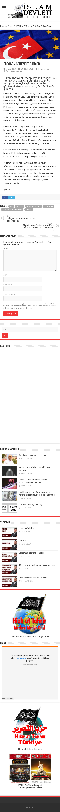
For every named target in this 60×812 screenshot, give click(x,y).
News (10, 26)
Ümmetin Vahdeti (26, 528)
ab (11, 206)
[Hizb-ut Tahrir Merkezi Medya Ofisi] (30, 614)
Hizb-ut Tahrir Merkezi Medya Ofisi (30, 636)
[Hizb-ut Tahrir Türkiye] (30, 727)
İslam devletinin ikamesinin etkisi (33, 577)
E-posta (7, 284)
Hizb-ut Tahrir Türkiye (30, 749)
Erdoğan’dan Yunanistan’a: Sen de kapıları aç (20, 218)
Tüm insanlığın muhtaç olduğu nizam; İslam (37, 565)
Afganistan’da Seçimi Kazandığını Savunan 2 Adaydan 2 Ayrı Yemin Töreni (38, 226)
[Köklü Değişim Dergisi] (30, 768)
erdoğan (49, 206)
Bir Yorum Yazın (44, 69)
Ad (5, 275)
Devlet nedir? (24, 540)
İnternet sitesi (9, 294)
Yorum (7, 248)
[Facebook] (30, 807)
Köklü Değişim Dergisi (30, 785)
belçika (20, 206)
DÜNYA (27, 26)
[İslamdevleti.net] (30, 10)
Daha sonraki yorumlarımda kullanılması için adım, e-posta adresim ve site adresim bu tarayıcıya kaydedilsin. (29, 305)
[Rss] (27, 807)
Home (3, 26)
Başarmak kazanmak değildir (31, 553)
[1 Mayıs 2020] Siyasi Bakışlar (31, 504)
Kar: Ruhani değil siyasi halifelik (32, 455)
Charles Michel (33, 206)
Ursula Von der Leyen (12, 210)
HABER (18, 26)
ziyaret (29, 210)
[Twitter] (32, 807)
